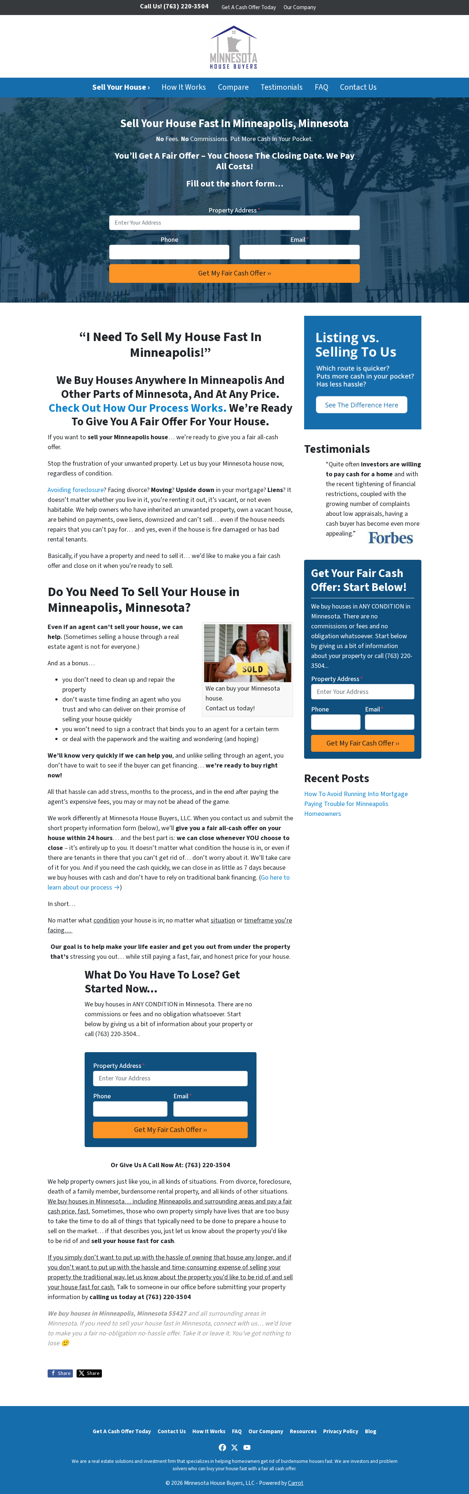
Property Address (234, 210)
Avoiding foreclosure (76, 490)
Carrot (295, 1483)
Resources (303, 1431)
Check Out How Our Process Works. (138, 408)
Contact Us (358, 87)
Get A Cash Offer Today (249, 7)
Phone (169, 239)
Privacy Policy (340, 1431)
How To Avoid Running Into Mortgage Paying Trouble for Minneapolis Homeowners (356, 803)
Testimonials (282, 87)
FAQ (321, 87)
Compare (233, 87)
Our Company (300, 7)
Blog (370, 1431)
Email (299, 239)
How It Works (184, 87)
